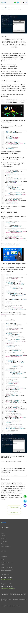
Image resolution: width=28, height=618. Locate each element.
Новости (3, 538)
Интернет (4, 556)
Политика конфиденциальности (10, 606)
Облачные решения (6, 570)
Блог (2, 533)
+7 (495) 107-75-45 (6, 577)
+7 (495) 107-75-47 (6, 587)
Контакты (4, 541)
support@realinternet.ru (8, 588)
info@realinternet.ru (6, 579)
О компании (4, 544)
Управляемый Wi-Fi (6, 562)
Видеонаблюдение (6, 567)
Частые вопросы (6, 546)
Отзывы (3, 535)
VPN (2, 564)
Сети (2, 559)
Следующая (14, 512)
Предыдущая (14, 507)
